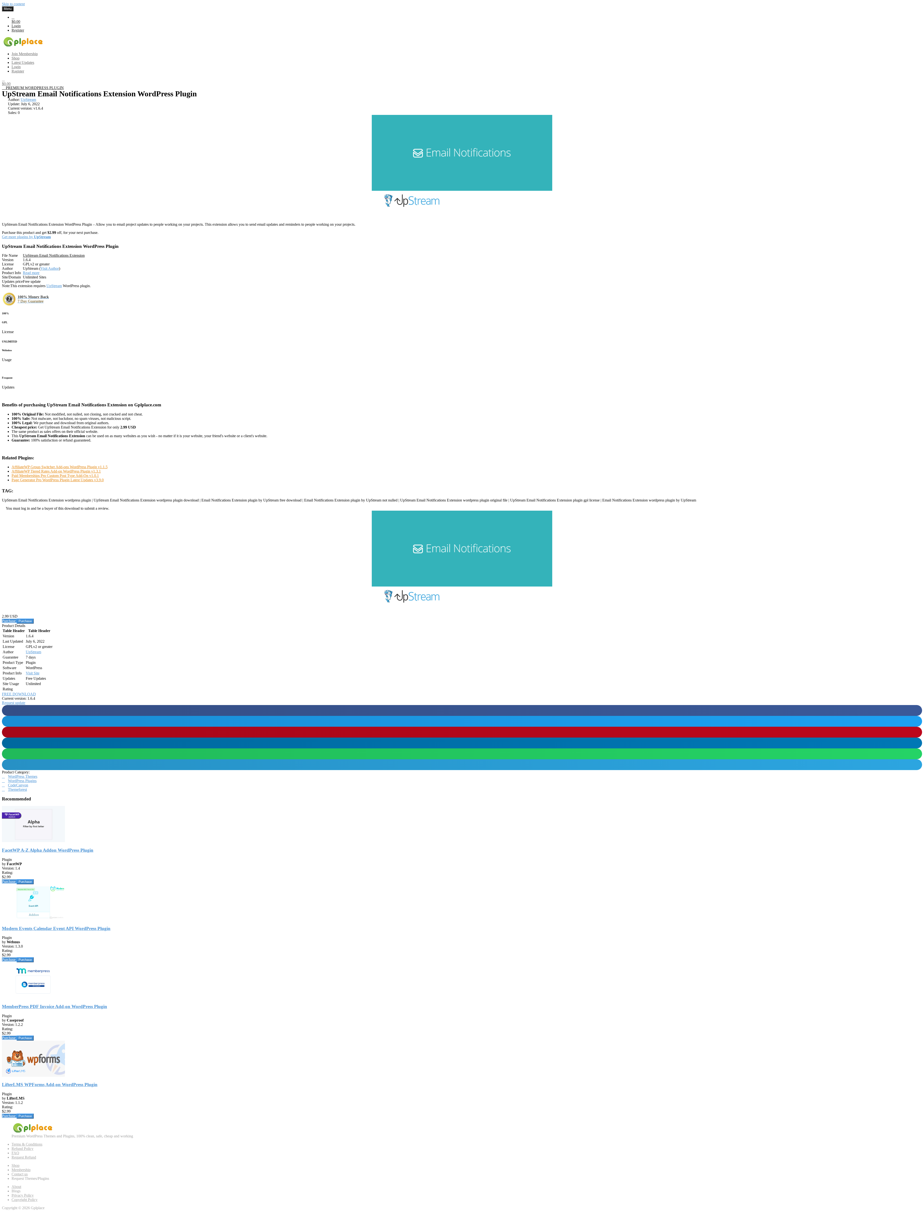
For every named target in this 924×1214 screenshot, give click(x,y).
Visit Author (49, 268)
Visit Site (32, 673)
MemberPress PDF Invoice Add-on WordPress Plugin (54, 1006)
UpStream (28, 100)
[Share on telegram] (462, 764)
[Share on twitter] (462, 721)
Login (16, 26)
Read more (31, 273)
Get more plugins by (26, 237)
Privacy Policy (23, 1195)
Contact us (20, 1174)
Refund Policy (22, 1149)
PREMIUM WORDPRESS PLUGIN (34, 88)
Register (18, 30)
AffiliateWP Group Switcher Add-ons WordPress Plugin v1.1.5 (60, 467)
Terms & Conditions (27, 1144)
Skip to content (13, 4)
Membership (21, 1170)
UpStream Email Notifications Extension (54, 255)
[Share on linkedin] (462, 743)
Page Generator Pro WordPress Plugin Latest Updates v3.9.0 (58, 480)
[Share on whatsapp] (462, 753)
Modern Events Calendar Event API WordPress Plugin (56, 928)
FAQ (15, 1153)
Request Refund (24, 1157)
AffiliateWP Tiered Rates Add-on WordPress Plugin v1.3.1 (56, 471)
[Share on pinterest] (462, 732)
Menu (8, 9)
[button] (13, 703)
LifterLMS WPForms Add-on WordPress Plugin (49, 1084)
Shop (15, 1165)
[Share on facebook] (462, 710)
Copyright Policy (25, 1200)
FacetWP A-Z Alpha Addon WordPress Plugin (47, 850)
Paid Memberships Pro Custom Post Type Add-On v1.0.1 (55, 476)
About (16, 1187)
